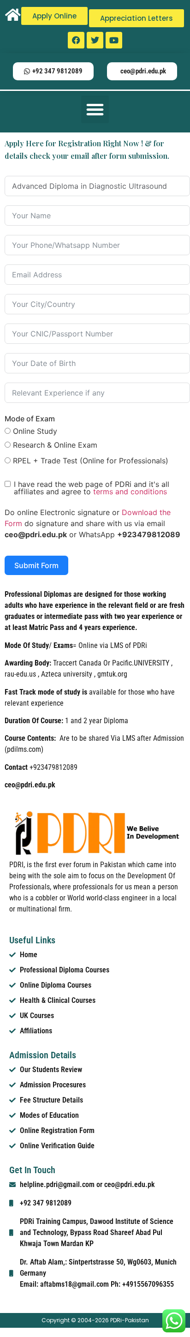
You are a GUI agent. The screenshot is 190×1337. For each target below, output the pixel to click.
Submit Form (36, 565)
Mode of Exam (30, 418)
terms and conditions (130, 491)
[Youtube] (114, 40)
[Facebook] (76, 40)
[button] (95, 109)
